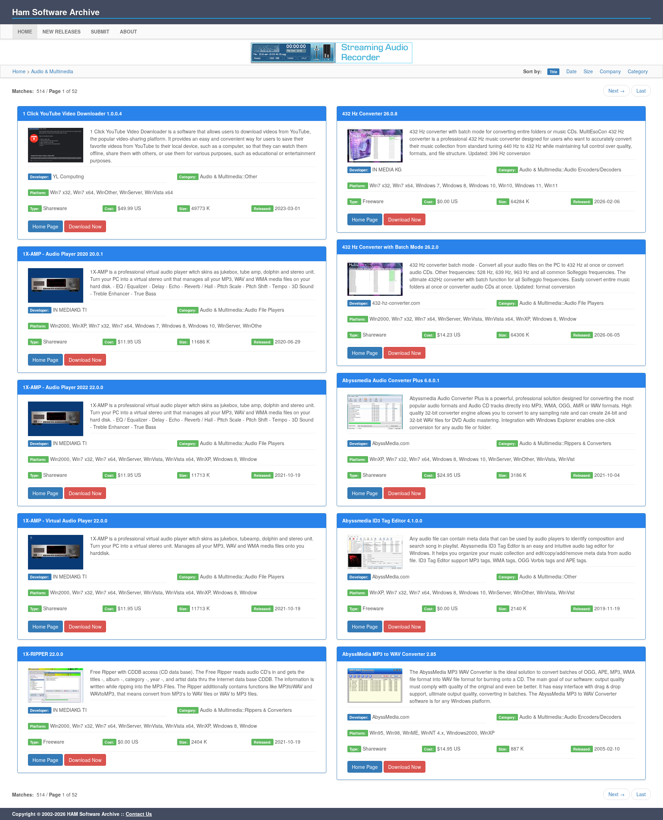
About (128, 31)
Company (610, 71)
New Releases (61, 31)
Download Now (85, 226)
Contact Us (139, 813)
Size (588, 71)
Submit (100, 31)
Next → (616, 90)
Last (641, 90)
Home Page (45, 226)
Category (638, 71)
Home (25, 31)
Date (571, 71)
